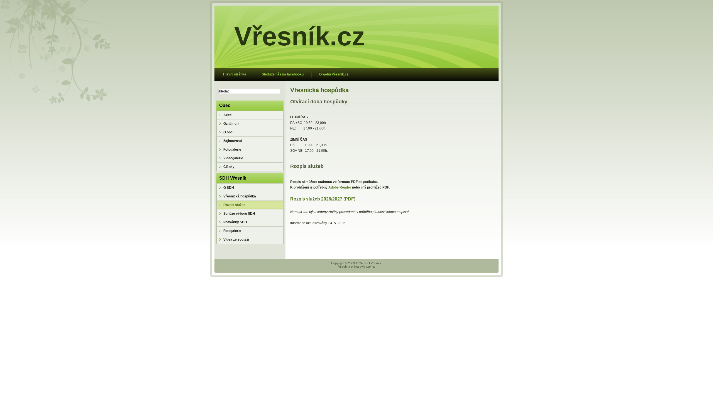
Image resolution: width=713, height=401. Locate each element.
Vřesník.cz (299, 36)
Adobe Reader (339, 187)
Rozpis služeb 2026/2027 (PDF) (322, 199)
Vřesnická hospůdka (319, 90)
